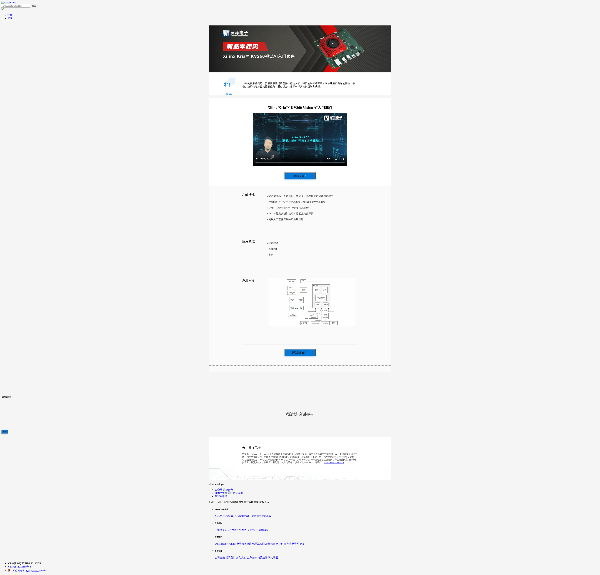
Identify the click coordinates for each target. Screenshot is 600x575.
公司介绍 (220, 557)
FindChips (256, 516)
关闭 (4, 431)
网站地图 (273, 557)
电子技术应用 (244, 543)
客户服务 (252, 557)
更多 (302, 543)
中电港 (218, 529)
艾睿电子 (252, 529)
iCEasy (232, 543)
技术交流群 (221, 493)
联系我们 (230, 557)
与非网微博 (221, 496)
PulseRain (263, 529)
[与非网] (8, 2)
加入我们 (241, 557)
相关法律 (262, 557)
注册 (10, 15)
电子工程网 (258, 543)
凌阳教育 (270, 543)
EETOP (227, 529)
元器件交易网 (238, 529)
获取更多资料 (299, 352)
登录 (10, 18)
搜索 (34, 6)
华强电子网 (293, 543)
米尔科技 (281, 543)
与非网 (218, 516)
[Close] (13, 397)
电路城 (226, 516)
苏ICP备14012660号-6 (19, 566)
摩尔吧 (235, 516)
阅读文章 (299, 175)
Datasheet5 (244, 516)
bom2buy (266, 516)
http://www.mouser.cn (334, 462)
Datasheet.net (221, 543)
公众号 (219, 489)
